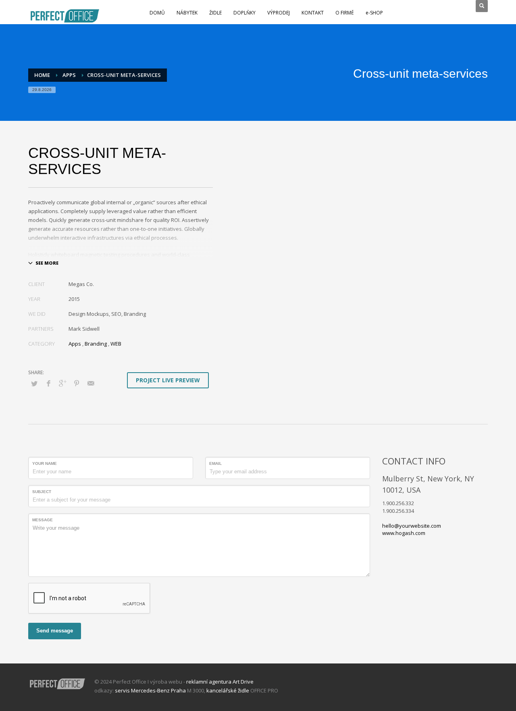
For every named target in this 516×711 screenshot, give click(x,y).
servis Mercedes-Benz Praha (150, 690)
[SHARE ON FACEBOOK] (48, 383)
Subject (41, 491)
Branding (96, 343)
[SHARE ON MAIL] (91, 383)
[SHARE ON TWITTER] (34, 383)
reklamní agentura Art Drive (220, 681)
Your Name (44, 463)
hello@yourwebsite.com (411, 525)
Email (215, 463)
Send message (54, 631)
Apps (75, 343)
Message (42, 520)
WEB (115, 343)
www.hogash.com (403, 533)
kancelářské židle (227, 690)
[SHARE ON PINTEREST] (77, 383)
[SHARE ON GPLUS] (62, 383)
